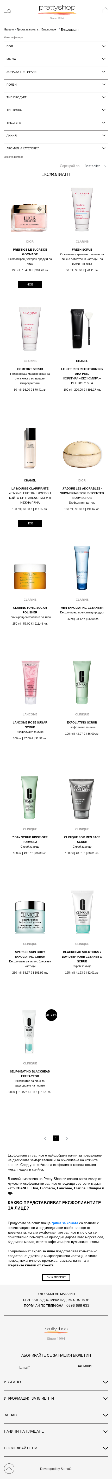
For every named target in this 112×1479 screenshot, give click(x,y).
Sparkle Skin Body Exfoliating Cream (30, 954)
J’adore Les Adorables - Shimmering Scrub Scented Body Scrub (82, 493)
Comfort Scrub (30, 369)
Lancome (30, 714)
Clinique (82, 714)
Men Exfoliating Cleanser (82, 607)
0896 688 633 (77, 1305)
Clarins (82, 241)
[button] (105, 166)
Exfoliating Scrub (82, 722)
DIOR (30, 241)
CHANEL (82, 361)
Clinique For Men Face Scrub (82, 839)
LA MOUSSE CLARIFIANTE (29, 488)
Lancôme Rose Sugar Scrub (30, 725)
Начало (9, 29)
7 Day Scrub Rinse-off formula (30, 839)
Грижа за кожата (27, 29)
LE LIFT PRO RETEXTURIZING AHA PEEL (82, 371)
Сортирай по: (70, 166)
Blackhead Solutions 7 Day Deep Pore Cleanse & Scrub (82, 956)
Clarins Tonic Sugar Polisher (30, 610)
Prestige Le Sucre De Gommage (30, 252)
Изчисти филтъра (13, 37)
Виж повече (56, 1277)
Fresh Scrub (82, 249)
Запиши (84, 1366)
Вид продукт (49, 29)
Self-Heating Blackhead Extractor (30, 1074)
